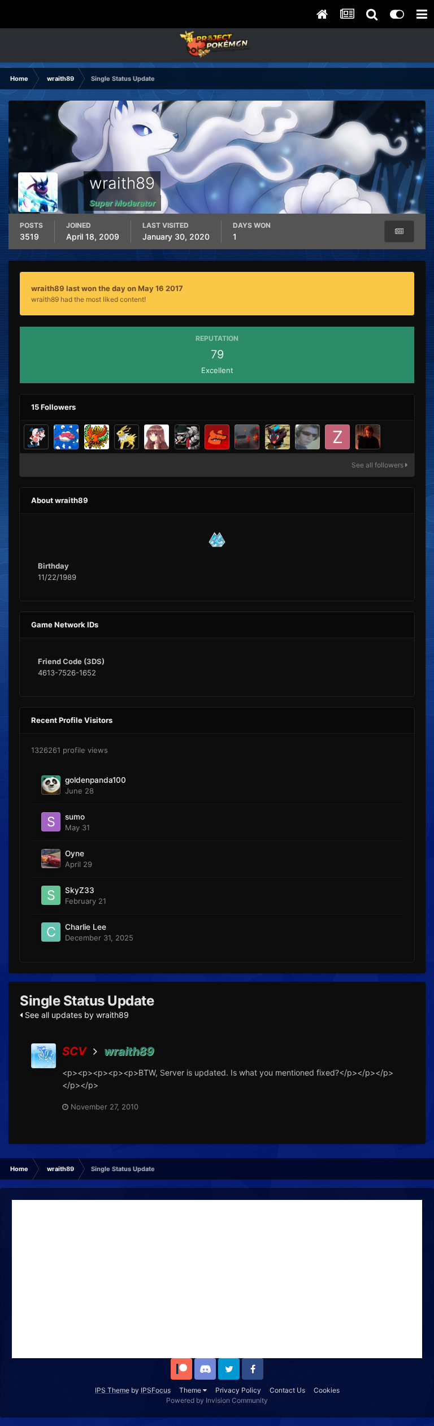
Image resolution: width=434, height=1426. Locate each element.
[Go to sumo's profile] (50, 821)
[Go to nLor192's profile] (367, 436)
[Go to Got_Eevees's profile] (156, 436)
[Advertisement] (217, 1279)
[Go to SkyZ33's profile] (50, 895)
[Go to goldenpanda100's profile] (50, 785)
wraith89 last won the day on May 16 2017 (107, 288)
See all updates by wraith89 (76, 1015)
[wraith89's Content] (399, 231)
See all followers (378, 465)
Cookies (327, 1390)
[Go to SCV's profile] (43, 1055)
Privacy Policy (238, 1390)
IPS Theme (112, 1390)
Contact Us (287, 1390)
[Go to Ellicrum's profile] (187, 436)
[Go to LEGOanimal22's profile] (96, 436)
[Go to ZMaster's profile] (337, 436)
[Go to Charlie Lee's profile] (50, 932)
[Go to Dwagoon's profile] (217, 436)
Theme (191, 1390)
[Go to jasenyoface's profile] (36, 436)
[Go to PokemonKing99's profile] (277, 436)
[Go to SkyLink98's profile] (66, 436)
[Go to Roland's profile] (307, 436)
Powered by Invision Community (217, 1400)
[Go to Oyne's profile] (50, 858)
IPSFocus (156, 1390)
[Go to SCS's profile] (247, 436)
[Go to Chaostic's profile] (126, 436)
